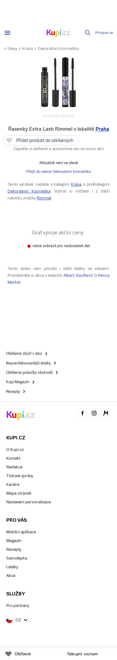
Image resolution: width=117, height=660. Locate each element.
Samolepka (16, 558)
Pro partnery (17, 605)
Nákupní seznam (82, 654)
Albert (68, 275)
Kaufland (84, 275)
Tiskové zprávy (19, 475)
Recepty (13, 549)
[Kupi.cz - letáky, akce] (58, 33)
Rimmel (44, 198)
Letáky (12, 567)
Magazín (14, 540)
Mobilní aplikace (21, 532)
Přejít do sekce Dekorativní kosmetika (58, 171)
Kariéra (12, 484)
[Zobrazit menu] (7, 32)
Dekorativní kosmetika (58, 48)
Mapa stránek (19, 493)
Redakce (14, 467)
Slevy (12, 48)
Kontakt (13, 458)
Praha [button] (102, 129)
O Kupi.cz (15, 449)
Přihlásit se (104, 33)
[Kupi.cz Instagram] (94, 414)
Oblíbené (23, 654)
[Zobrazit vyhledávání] (88, 33)
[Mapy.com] (106, 414)
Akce (10, 575)
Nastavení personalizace (28, 502)
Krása (27, 48)
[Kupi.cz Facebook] (82, 414)
